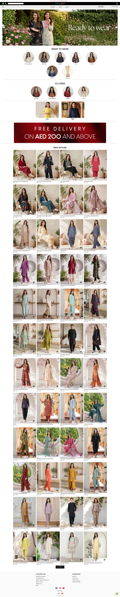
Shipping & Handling (41, 576)
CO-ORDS (60, 84)
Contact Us (75, 578)
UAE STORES (101, 6)
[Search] (22, 3)
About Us (74, 576)
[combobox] (16, 3)
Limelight (61, 595)
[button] (116, 27)
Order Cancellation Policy (42, 580)
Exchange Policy (40, 578)
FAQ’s (37, 585)
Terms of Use (39, 583)
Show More (60, 567)
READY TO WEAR (60, 49)
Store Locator (75, 580)
